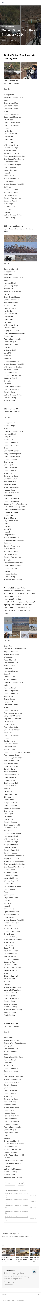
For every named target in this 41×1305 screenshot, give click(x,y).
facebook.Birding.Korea (9, 1298)
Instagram (5, 1301)
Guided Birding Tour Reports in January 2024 (16, 1194)
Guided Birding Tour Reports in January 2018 (16, 1217)
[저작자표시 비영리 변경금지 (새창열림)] (27, 1184)
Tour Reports (8, 1190)
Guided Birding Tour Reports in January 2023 (16, 1200)
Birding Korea (9, 1270)
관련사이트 (4, 1294)
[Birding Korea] (3, 2)
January (15, 1190)
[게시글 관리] (14, 1183)
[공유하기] (11, 1183)
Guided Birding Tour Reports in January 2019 (16, 1212)
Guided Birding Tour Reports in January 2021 (16, 1206)
